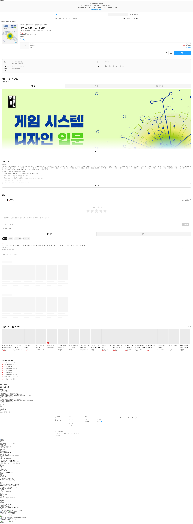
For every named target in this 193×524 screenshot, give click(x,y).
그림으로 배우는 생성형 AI (161, 346)
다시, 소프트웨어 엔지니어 (40, 346)
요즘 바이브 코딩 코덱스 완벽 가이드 (184, 346)
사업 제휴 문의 (86, 421)
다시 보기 (8, 506)
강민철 (26, 349)
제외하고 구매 (3, 408)
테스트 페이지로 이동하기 (96, 9)
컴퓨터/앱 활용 (43, 25)
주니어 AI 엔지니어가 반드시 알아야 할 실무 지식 (73, 346)
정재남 (170, 349)
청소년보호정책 (69, 433)
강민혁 (132, 349)
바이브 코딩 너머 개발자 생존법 (128, 346)
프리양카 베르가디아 (162, 349)
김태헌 (70, 349)
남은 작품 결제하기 (4, 455)
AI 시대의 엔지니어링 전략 (17, 346)
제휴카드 (70, 419)
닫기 (3, 493)
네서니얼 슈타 (39, 349)
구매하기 (6, 499)
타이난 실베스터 (50, 347)
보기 (1, 493)
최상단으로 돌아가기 (8, 412)
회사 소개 (98, 419)
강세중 (32, 34)
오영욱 (56, 347)
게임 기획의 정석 (51, 345)
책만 (21, 36)
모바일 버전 (2, 522)
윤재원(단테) (183, 349)
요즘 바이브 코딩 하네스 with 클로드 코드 (95, 346)
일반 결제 (9, 488)
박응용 (147, 349)
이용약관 (56, 433)
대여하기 (2, 499)
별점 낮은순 (26, 238)
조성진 (92, 349)
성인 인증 (2, 403)
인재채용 (98, 421)
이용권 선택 (2, 470)
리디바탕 (70, 425)
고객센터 (59, 416)
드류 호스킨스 (16, 349)
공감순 (11, 238)
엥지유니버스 (105, 349)
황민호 (3, 349)
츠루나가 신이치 (139, 349)
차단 (13, 249)
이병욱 (89, 349)
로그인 (134, 14)
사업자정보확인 (76, 433)
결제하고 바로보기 (4, 481)
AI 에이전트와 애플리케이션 (84, 346)
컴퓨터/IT (22, 25)
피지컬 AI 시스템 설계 (106, 346)
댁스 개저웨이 (23, 34)
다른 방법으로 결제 (4, 447)
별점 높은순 (18, 238)
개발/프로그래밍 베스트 (7, 360)
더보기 (189, 326)
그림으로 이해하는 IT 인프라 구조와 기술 (140, 346)
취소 (1, 405)
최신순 (5, 238)
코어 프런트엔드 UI (173, 346)
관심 (23, 39)
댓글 (183, 249)
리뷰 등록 (186, 224)
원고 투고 (85, 419)
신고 (10, 249)
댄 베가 (44, 349)
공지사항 (59, 420)
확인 (1, 464)
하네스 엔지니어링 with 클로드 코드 (7, 346)
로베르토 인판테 (83, 349)
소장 (182, 53)
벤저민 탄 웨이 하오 (62, 349)
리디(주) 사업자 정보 (59, 431)
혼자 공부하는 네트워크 (28, 346)
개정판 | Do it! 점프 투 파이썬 (150, 346)
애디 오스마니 (127, 349)
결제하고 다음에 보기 (13, 481)
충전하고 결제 (3, 488)
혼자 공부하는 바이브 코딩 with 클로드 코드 (117, 346)
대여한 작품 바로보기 (14, 455)
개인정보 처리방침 (62, 433)
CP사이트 (71, 423)
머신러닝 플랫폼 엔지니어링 (62, 346)
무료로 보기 (2, 472)
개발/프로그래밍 (29, 25)
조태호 (114, 349)
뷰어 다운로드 (72, 421)
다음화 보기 (2, 506)
